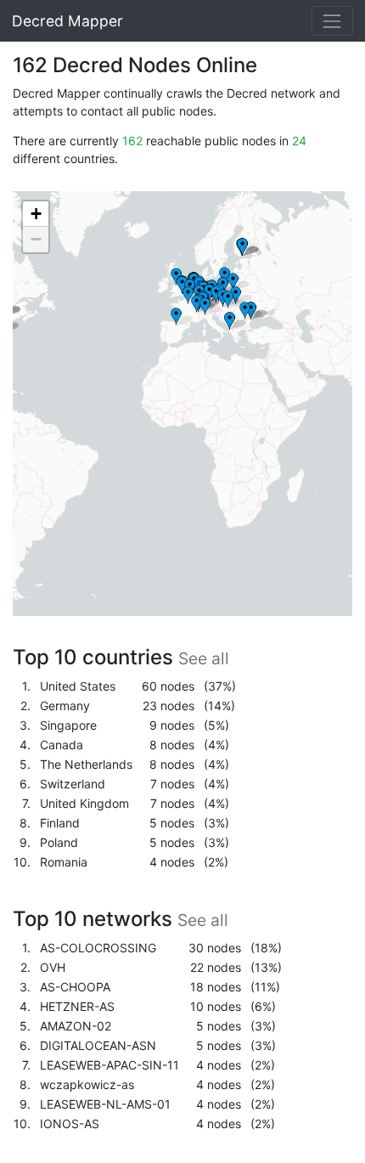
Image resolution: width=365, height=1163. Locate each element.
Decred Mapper (67, 21)
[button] (181, 317)
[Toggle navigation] (332, 21)
